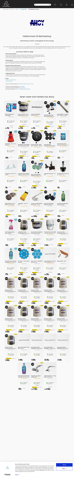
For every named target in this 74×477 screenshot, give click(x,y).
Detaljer (16, 474)
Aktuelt (16, 9)
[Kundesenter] (61, 4)
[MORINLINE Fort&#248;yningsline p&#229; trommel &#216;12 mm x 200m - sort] (24, 136)
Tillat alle (64, 464)
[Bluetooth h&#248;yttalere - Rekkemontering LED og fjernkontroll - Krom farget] (37, 166)
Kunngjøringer (23, 9)
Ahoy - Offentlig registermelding (23, 89)
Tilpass (63, 468)
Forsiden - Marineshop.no (10, 79)
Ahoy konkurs (22, 86)
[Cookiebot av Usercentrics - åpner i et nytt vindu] (7, 475)
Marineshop (11, 9)
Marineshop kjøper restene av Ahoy (26, 83)
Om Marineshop (8, 81)
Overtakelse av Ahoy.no (34, 9)
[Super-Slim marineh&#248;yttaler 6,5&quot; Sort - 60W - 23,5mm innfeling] (37, 136)
